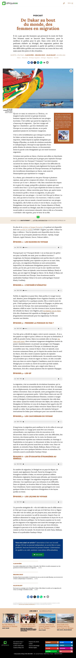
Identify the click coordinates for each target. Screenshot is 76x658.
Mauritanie (25, 57)
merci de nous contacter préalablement (27, 604)
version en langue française (32, 227)
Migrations (50, 57)
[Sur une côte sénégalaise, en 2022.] (38, 88)
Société (56, 57)
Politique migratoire (34, 57)
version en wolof (26, 230)
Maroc (19, 57)
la (39, 220)
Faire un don (39, 554)
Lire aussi (33, 611)
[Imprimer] (47, 62)
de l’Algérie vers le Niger (52, 311)
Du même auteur (45, 611)
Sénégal (43, 57)
